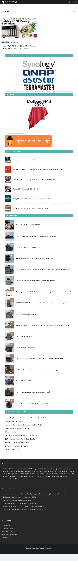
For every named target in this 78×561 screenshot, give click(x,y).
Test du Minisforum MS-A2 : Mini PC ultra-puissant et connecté (36, 236)
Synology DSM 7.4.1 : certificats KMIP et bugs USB (27, 506)
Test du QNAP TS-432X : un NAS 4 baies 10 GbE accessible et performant (39, 358)
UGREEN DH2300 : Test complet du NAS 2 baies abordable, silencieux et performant (43, 303)
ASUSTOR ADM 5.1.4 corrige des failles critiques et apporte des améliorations (38, 169)
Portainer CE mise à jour (12, 449)
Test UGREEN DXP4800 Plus (25, 347)
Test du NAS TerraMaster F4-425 (26, 314)
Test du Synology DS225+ (24, 336)
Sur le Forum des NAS (17, 412)
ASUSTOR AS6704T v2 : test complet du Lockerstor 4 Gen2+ (35, 258)
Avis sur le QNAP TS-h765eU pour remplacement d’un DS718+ (25, 418)
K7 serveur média (10, 432)
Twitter (72, 474)
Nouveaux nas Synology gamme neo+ (17, 442)
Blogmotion (6, 525)
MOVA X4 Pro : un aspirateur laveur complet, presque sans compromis (38, 370)
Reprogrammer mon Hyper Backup (16, 421)
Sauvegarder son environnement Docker (26, 160)
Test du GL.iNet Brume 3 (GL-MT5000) (26, 189)
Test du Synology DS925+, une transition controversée (33, 392)
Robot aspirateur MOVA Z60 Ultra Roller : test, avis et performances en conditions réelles (44, 292)
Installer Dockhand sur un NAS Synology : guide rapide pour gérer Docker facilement (37, 494)
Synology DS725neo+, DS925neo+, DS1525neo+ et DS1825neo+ (34, 179)
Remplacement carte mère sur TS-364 (17, 428)
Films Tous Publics (8, 531)
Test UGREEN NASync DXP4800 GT (28, 247)
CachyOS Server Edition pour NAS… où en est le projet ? (31, 199)
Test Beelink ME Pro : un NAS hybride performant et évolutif (35, 280)
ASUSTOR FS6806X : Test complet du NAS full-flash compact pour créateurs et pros (43, 325)
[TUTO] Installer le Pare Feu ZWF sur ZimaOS (20, 439)
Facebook (12, 476)
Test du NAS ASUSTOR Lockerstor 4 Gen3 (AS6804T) (33, 403)
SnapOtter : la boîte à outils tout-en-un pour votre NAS (30, 208)
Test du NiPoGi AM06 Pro (24, 381)
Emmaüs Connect (7, 528)
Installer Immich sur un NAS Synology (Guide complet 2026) (28, 509)
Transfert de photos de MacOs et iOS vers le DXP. (21, 435)
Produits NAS (5, 42)
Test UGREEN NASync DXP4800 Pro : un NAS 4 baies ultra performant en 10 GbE (42, 269)
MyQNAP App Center (9, 534)
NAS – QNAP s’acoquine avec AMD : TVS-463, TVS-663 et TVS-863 (19, 47)
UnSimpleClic (6, 538)
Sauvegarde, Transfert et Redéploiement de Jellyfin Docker (23, 425)
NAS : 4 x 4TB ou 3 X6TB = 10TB (16, 446)
